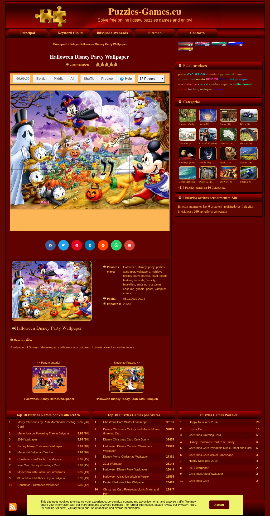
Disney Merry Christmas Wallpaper (39, 446)
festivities (129, 284)
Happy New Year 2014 (203, 422)
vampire (128, 293)
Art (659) (204, 124)
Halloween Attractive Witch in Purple (126, 476)
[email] (129, 245)
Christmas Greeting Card (205, 435)
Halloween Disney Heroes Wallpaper (49, 398)
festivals (139, 280)
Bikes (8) (245, 124)
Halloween (129, 267)
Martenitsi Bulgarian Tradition (35, 452)
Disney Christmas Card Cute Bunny (126, 439)
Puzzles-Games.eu (144, 11)
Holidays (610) (187, 162)
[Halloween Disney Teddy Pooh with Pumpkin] (127, 379)
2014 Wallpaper (27, 439)
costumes (155, 284)
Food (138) (246, 143)
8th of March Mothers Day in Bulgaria (41, 478)
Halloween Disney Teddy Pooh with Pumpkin (127, 398)
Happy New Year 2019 (203, 460)
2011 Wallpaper (113, 463)
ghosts (140, 288)
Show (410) (226, 181)
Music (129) (226, 162)
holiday (127, 275)
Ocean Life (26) (187, 181)
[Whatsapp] (116, 245)
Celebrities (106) (208, 143)
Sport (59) (245, 181)
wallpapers (143, 271)
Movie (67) (205, 162)
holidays (157, 271)
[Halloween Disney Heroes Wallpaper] (49, 379)
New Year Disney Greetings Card (38, 465)
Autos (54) (225, 124)
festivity (150, 280)
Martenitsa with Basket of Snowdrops (41, 472)
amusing (142, 284)
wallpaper (129, 271)
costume (128, 288)
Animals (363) (186, 124)
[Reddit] (103, 245)
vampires (161, 288)
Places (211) (205, 181)
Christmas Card (199, 480)
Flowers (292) (227, 143)
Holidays (72, 44)
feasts (163, 275)
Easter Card (196, 429)
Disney (142, 267)
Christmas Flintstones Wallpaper (38, 485)
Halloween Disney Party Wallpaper (125, 469)
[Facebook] (50, 245)
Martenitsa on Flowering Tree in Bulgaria (43, 433)
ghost (149, 288)
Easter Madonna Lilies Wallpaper (124, 482)
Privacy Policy (187, 504)
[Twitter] (63, 245)
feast (155, 275)
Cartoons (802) (186, 143)
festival (127, 280)
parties (160, 267)
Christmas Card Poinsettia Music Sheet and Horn (220, 447)
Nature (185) (246, 162)
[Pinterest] (76, 245)
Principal (59, 44)
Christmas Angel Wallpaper (206, 473)
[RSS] (12, 507)
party (151, 267)
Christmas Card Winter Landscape (39, 459)
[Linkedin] (90, 245)
